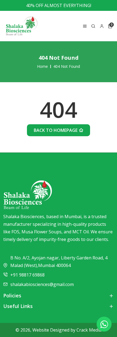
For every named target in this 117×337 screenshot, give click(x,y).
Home (42, 66)
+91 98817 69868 (27, 275)
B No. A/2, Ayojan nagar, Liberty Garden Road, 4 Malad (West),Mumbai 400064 (58, 261)
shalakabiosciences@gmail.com (42, 284)
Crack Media (88, 330)
